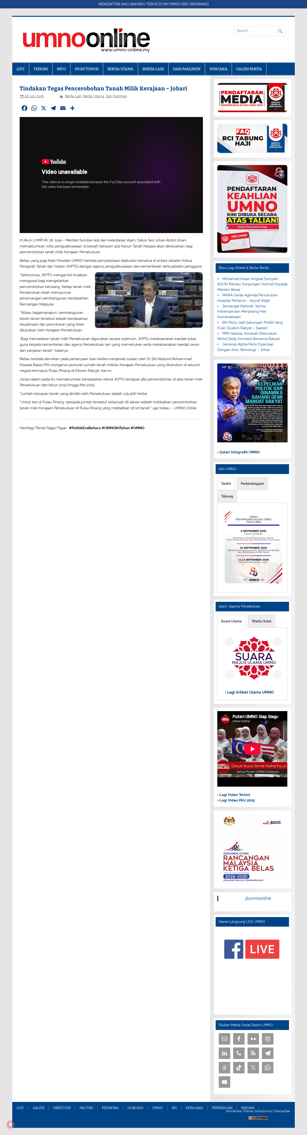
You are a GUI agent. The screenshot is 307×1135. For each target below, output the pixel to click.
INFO (61, 69)
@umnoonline (258, 898)
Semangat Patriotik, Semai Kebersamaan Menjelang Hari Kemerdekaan (241, 311)
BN (174, 1108)
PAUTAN (86, 1108)
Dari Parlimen (116, 96)
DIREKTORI (62, 1108)
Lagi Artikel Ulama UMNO (250, 692)
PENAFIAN (110, 1108)
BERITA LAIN (153, 69)
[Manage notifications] (10, 1124)
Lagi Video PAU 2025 (236, 800)
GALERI (38, 1108)
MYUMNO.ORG (176, 4)
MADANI (247, 1108)
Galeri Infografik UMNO (239, 452)
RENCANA (218, 69)
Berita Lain (73, 96)
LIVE (20, 69)
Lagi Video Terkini (234, 795)
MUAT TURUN (87, 69)
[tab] (226, 483)
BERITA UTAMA (120, 69)
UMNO (157, 1108)
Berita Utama (93, 96)
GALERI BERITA (249, 69)
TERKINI (41, 69)
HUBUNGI (135, 1108)
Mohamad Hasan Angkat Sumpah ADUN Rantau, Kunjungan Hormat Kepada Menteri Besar (252, 284)
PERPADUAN (222, 1108)
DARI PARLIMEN (187, 69)
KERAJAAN (194, 1108)
